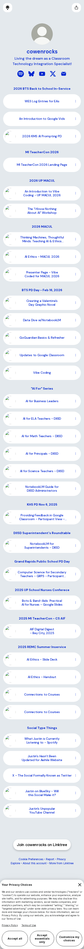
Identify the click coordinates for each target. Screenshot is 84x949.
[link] (20, 73)
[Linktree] (7, 7)
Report (50, 859)
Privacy (61, 859)
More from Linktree (61, 863)
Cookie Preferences (31, 859)
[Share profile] (76, 7)
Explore (15, 863)
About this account (35, 863)
